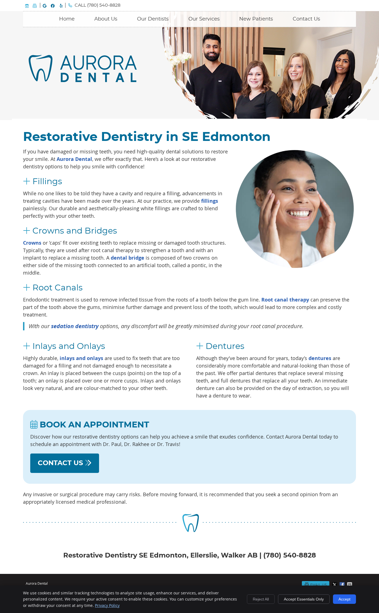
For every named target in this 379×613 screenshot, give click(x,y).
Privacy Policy (107, 605)
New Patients (256, 19)
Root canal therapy (285, 299)
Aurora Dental (74, 159)
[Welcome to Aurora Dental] (83, 80)
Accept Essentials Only (304, 599)
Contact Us (306, 19)
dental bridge (127, 257)
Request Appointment (26, 5)
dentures (320, 358)
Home (67, 19)
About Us (105, 19)
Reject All (261, 599)
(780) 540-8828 (103, 5)
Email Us (34, 5)
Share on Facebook (343, 584)
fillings (209, 200)
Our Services (204, 19)
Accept (344, 599)
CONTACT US (61, 463)
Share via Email (350, 584)
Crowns (32, 242)
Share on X (335, 584)
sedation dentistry (74, 326)
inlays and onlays (81, 358)
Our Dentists (153, 19)
